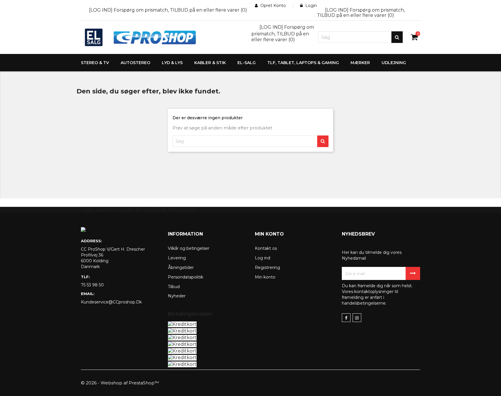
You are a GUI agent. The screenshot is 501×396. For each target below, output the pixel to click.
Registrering (267, 267)
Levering (177, 258)
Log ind (262, 258)
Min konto (265, 277)
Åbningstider (181, 267)
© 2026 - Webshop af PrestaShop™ (120, 383)
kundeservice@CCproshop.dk (111, 302)
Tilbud (174, 286)
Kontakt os (266, 248)
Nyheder (177, 296)
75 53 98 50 (92, 284)
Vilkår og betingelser (188, 248)
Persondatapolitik (185, 277)
